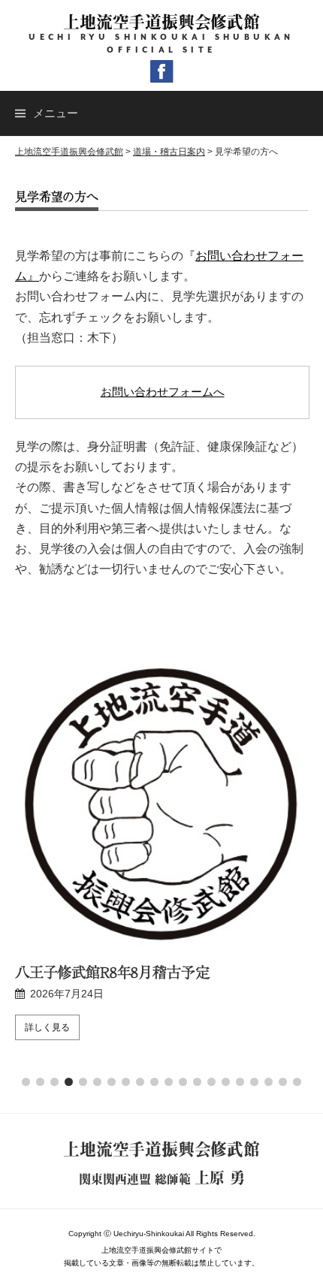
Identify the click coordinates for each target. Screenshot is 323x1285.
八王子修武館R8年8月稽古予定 (112, 972)
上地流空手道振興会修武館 (161, 21)
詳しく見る (47, 1027)
